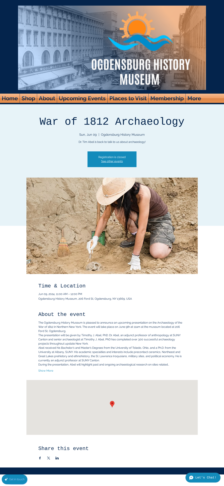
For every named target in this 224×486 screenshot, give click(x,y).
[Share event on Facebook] (40, 458)
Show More (45, 370)
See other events (112, 161)
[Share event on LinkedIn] (57, 458)
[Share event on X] (48, 458)
